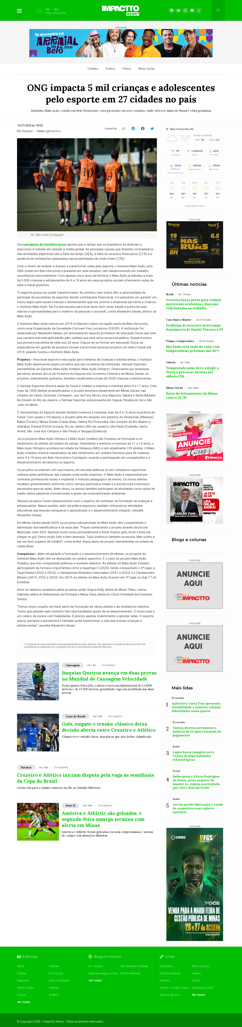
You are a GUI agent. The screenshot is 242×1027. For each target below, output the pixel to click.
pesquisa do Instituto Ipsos (45, 244)
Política (110, 68)
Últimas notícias (189, 284)
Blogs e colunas (189, 539)
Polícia (127, 68)
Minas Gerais (146, 68)
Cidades (93, 68)
